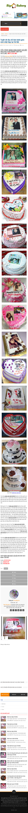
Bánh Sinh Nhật (5, 694)
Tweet (14, 572)
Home (2, 33)
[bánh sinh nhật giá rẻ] (18, 610)
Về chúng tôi (16, 600)
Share (14, 575)
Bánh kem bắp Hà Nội (12, 769)
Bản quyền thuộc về (5, 798)
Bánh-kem (3, 703)
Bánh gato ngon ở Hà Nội (12, 784)
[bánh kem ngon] (21, 610)
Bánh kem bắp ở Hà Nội (12, 717)
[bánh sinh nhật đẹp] (23, 610)
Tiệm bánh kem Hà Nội (12, 724)
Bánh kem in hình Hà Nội (12, 738)
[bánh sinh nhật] (16, 610)
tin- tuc (3, 706)
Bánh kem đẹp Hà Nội (12, 731)
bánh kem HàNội (8, 56)
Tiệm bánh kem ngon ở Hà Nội (14, 745)
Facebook (14, 694)
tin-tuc (6, 33)
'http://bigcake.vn (7, 604)
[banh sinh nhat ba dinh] (13, 610)
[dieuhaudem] (11, 610)
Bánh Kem (23, 694)
